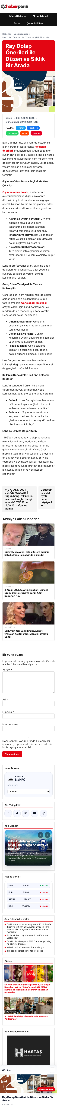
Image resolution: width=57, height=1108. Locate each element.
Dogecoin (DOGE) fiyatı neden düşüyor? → (46, 497)
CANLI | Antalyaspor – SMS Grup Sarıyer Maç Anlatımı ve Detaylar (29, 942)
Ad (5, 699)
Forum (16, 23)
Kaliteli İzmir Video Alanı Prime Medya (25, 947)
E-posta (8, 712)
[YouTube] (34, 813)
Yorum (7, 669)
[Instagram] (25, 813)
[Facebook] (8, 813)
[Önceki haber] (40, 835)
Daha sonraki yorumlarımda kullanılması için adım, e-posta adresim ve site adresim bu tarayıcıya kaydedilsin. (27, 744)
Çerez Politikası (35, 23)
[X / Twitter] (17, 813)
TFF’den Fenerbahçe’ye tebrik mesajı (25, 951)
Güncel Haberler (18, 16)
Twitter (21, 128)
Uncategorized (21, 34)
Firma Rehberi (40, 16)
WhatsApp (12, 133)
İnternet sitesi (10, 724)
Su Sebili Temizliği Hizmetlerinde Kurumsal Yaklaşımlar (27, 936)
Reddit (24, 133)
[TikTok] (43, 813)
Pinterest (36, 133)
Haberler (6, 34)
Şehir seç (13, 785)
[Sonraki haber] (47, 835)
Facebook (33, 128)
